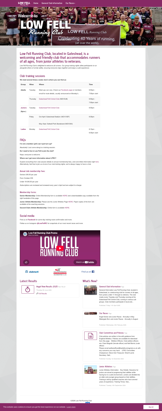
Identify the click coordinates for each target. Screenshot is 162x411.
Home (36, 3)
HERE (65, 195)
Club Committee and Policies (111, 332)
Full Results (42, 293)
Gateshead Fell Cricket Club (49, 99)
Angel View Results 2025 (47, 286)
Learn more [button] (71, 407)
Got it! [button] (151, 407)
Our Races (70, 3)
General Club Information (52, 3)
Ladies (23, 129)
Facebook (31, 219)
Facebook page (66, 90)
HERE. (67, 207)
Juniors (24, 107)
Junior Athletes (105, 366)
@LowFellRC (42, 223)
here (97, 161)
